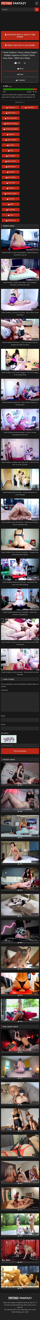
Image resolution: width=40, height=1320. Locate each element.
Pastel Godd (11, 220)
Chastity (11, 145)
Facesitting (30, 107)
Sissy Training (11, 139)
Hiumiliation (11, 156)
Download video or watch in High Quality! (21, 35)
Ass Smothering (12, 118)
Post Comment (20, 751)
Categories (11, 107)
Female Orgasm (12, 193)
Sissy (11, 150)
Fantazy (13, 3)
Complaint (21, 80)
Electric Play (11, 113)
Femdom (11, 199)
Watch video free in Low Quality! (21, 45)
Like (18, 63)
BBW (11, 204)
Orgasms (11, 134)
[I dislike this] (25, 63)
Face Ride (11, 182)
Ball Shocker (11, 166)
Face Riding (11, 177)
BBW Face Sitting (11, 123)
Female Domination (12, 129)
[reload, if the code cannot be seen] (9, 742)
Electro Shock (11, 161)
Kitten (11, 215)
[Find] (37, 9)
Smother (11, 172)
